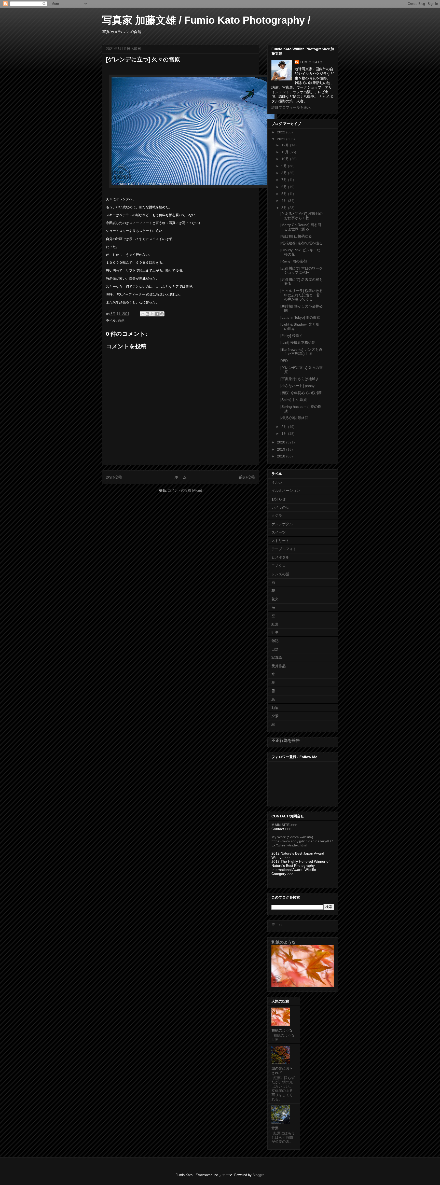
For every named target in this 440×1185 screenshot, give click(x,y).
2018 (281, 456)
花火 (275, 599)
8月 (284, 173)
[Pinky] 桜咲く (291, 335)
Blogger (258, 1175)
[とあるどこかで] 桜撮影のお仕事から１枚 (301, 216)
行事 (275, 632)
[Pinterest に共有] (161, 313)
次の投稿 (114, 477)
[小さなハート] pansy (297, 386)
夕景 (275, 716)
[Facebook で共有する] (157, 313)
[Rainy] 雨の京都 (293, 261)
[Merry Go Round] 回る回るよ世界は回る (300, 227)
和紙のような (283, 942)
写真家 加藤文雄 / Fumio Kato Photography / (206, 20)
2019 (281, 449)
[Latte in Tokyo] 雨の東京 (300, 317)
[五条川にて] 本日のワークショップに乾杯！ (301, 270)
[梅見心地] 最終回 (294, 418)
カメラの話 (280, 507)
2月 (284, 427)
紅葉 (275, 624)
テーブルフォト (283, 549)
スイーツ (278, 532)
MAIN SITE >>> (284, 825)
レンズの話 (280, 574)
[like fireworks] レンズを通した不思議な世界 (301, 351)
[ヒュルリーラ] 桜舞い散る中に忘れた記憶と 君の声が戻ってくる (301, 295)
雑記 (275, 641)
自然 (121, 321)
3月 (284, 208)
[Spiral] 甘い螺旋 (293, 400)
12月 (285, 145)
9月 (284, 166)
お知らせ (278, 499)
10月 (285, 159)
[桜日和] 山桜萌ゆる (296, 236)
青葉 (275, 1128)
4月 (284, 201)
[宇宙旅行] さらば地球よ (299, 379)
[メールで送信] (142, 313)
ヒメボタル (280, 557)
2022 (281, 132)
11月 (285, 152)
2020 (281, 442)
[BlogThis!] (147, 313)
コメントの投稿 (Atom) (185, 490)
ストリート (280, 541)
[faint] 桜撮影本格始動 (297, 342)
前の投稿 (247, 477)
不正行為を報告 (285, 740)
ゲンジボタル (282, 524)
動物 (275, 708)
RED (284, 361)
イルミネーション (285, 491)
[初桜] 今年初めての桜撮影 (301, 393)
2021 (281, 139)
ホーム (180, 477)
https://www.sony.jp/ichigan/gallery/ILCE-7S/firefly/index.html (302, 843)
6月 (284, 187)
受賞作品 (278, 666)
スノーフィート (140, 223)
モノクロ (278, 566)
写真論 (276, 658)
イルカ (276, 482)
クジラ (276, 515)
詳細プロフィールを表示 (291, 107)
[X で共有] (152, 313)
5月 (284, 194)
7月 (284, 180)
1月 (284, 433)
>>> (288, 829)
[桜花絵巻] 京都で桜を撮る (301, 243)
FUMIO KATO (311, 62)
